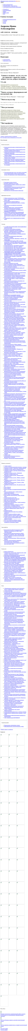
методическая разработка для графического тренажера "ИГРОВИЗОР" (13, 210)
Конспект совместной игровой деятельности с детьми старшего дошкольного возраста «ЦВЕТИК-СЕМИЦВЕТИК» (14, 639)
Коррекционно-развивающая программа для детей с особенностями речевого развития (14, 338)
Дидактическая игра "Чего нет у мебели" (13, 246)
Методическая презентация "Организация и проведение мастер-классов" (14, 657)
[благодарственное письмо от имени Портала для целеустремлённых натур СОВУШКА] (4, 812)
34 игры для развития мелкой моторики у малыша (15, 467)
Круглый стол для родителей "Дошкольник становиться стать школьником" (13, 646)
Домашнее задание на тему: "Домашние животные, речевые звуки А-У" (13, 473)
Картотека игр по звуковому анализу (12, 294)
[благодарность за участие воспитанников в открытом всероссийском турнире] (20, 824)
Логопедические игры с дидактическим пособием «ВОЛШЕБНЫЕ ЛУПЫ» (15, 346)
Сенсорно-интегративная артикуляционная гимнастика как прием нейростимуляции (13, 451)
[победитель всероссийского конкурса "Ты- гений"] (4, 835)
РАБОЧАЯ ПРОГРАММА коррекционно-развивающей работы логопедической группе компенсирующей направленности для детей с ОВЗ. (14, 422)
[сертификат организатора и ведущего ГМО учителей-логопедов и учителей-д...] (4, 972)
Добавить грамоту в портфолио (7, 729)
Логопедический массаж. (9, 347)
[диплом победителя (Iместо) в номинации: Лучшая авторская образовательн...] (20, 937)
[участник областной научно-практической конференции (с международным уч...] (4, 756)
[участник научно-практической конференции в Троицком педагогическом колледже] (12, 858)
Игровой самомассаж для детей (11, 183)
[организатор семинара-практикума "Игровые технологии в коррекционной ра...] (20, 767)
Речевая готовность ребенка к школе (12, 514)
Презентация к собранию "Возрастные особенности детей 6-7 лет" (12, 688)
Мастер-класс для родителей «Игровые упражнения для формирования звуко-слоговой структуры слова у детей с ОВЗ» (14, 362)
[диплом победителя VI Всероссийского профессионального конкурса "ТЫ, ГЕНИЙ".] (4, 983)
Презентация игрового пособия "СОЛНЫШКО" (15, 686)
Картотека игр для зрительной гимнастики (13, 190)
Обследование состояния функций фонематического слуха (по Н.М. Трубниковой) (14, 371)
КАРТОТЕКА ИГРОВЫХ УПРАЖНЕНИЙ (14, 296)
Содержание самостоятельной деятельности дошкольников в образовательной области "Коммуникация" (14, 707)
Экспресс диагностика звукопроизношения (13, 458)
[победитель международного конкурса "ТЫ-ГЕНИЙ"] (20, 756)
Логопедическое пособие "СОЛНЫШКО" (13, 353)
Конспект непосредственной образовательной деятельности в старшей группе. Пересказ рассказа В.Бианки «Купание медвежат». (14, 570)
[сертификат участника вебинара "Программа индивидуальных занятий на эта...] (20, 994)
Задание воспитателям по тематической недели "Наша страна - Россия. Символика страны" (14, 159)
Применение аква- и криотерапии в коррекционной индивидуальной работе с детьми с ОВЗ (15, 391)
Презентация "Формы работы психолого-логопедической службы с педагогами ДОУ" (14, 678)
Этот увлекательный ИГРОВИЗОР (12, 717)
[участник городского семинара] (20, 778)
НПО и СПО (6, 12)
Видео (4, 23)
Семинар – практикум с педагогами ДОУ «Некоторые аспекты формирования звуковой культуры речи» (14, 579)
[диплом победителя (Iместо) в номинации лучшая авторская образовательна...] (4, 937)
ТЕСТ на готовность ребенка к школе (12, 520)
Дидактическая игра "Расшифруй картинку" (14, 245)
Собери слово (7, 454)
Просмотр (9, 19)
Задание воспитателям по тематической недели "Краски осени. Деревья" (14, 157)
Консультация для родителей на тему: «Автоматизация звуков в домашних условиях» (14, 332)
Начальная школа (7, 10)
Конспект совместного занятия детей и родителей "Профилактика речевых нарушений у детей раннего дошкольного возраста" (15, 329)
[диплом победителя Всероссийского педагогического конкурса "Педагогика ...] (20, 972)
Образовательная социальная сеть (10, 1)
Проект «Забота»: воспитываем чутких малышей (15, 413)
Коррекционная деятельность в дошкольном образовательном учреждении (14, 642)
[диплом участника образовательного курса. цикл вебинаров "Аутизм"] (4, 994)
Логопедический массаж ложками (11, 498)
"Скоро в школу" (8, 465)
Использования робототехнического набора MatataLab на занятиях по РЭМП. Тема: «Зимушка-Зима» (14, 531)
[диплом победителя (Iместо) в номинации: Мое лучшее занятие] (4, 949)
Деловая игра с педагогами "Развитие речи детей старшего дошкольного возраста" (15, 553)
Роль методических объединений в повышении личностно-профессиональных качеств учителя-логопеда (15, 695)
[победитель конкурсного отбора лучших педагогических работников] (4, 744)
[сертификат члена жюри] (4, 915)
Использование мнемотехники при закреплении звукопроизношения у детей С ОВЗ (15, 273)
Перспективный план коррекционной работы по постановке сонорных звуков (15, 381)
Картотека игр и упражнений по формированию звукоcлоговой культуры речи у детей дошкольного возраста (15, 289)
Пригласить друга (7, 60)
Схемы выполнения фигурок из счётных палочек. (15, 711)
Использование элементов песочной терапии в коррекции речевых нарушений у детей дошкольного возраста (14, 188)
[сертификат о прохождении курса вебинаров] (12, 983)
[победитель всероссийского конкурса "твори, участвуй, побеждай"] (20, 881)
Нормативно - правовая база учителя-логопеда (14, 369)
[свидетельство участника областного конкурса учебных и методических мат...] (4, 926)
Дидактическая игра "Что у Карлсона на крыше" (15, 247)
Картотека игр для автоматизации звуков (13, 286)
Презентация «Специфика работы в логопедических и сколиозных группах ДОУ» (14, 506)
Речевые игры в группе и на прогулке (12, 577)
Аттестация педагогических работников (12, 7)
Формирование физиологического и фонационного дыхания (12, 456)
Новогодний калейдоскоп (10, 501)
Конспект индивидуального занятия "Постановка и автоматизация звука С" (15, 307)
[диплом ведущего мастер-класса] (20, 869)
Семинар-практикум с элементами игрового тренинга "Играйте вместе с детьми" (14, 701)
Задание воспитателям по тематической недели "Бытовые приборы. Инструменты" (14, 150)
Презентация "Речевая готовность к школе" (14, 504)
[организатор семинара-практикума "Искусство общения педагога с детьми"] (4, 767)
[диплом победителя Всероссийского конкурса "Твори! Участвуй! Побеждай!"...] (20, 858)
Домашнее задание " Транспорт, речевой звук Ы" (15, 468)
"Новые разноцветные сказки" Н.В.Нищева (14, 198)
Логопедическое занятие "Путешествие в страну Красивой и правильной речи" (15, 352)
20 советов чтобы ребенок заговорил (12, 229)
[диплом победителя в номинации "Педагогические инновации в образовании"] (20, 903)
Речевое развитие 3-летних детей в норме (13, 515)
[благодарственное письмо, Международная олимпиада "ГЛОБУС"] (12, 994)
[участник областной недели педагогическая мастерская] (12, 881)
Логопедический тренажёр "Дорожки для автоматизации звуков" (13, 349)
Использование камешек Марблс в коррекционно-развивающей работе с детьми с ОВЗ (14, 203)
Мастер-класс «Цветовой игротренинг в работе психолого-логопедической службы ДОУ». (14, 650)
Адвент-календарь (8, 590)
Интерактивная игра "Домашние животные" (14, 627)
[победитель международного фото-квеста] (20, 801)
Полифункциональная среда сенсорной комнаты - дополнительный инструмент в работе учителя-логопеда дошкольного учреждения (15, 388)
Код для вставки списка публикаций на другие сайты (11, 137)
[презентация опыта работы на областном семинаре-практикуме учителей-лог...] (20, 812)
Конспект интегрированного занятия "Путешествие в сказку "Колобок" (12, 563)
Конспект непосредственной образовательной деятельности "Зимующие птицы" (14, 322)
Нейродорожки (7, 658)
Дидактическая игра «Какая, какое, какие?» (14, 249)
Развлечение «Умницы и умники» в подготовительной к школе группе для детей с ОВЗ (14, 444)
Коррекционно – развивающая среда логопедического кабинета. (12, 644)
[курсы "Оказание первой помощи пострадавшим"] (20, 790)
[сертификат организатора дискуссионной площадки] (12, 937)
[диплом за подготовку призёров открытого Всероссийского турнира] (20, 847)
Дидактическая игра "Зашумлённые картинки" (14, 603)
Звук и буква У (7, 488)
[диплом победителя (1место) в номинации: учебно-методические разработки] (20, 949)
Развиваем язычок (8, 510)
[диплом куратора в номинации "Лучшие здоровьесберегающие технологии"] (12, 903)
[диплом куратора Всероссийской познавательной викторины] (12, 892)
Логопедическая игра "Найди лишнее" (12, 344)
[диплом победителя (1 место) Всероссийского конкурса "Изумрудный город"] (4, 858)
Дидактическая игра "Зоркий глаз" (12, 604)
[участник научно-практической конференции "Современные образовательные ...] (4, 869)
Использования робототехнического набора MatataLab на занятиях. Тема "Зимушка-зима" (14, 534)
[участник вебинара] (12, 801)
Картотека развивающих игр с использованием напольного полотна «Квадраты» (14, 302)
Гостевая (5, 20)
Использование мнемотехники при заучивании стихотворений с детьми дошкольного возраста (14, 275)
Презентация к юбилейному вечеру (12, 725)
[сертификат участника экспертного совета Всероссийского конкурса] (12, 926)
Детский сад (6, 9)
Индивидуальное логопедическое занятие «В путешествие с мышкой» (14, 268)
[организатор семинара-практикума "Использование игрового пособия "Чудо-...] (4, 778)
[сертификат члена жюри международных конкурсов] (4, 881)
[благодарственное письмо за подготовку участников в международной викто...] (4, 824)
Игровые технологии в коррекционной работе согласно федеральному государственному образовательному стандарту (14, 613)
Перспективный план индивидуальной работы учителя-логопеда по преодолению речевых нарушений (14, 378)
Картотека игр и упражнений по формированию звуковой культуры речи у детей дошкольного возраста (15, 292)
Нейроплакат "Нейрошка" (10, 365)
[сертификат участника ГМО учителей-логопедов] (20, 892)
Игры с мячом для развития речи (11, 494)
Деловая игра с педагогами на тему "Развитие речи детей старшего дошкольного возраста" (14, 602)
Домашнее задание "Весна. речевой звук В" (14, 469)
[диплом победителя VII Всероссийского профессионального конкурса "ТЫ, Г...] (20, 983)
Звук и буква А (7, 487)
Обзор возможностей (8, 4)
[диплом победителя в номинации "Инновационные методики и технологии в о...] (4, 903)
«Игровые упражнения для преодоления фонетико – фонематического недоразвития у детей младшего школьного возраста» (14, 231)
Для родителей (6, 59)
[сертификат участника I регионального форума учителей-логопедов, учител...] (12, 869)
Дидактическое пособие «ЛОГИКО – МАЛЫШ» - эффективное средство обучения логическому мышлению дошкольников (15, 607)
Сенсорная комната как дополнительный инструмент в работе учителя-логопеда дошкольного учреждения (13, 703)
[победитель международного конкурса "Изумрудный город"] (4, 790)
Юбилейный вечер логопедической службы (14, 726)
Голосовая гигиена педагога (10, 182)
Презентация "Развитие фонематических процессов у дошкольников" (13, 684)
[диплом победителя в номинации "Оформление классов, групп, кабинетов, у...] (12, 915)
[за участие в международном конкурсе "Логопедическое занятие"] (12, 756)
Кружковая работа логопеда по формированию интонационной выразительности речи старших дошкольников (15, 342)
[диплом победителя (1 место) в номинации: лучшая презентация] (4, 960)
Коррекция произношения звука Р (11, 339)
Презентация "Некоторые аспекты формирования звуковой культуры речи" (15, 575)
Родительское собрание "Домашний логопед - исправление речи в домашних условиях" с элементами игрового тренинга (14, 447)
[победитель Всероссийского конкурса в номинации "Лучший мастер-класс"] (12, 835)
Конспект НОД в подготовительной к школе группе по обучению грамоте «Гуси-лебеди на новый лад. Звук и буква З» (14, 325)
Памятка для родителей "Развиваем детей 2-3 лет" (15, 660)
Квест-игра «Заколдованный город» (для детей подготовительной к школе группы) (14, 305)
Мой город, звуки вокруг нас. (10, 500)
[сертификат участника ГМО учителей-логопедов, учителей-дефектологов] (20, 960)
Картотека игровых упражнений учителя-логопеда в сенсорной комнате (13, 298)
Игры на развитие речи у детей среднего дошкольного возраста (13, 492)
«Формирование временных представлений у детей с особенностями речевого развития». (14, 589)
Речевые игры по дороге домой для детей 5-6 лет (15, 516)
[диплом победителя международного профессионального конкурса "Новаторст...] (4, 1006)
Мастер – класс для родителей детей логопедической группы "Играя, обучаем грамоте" (13, 356)
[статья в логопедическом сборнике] (12, 744)
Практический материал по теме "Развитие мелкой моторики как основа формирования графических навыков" (14, 675)
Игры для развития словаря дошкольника (13, 264)
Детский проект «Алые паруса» (10, 5)
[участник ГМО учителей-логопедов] (12, 778)
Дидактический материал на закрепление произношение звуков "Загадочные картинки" (14, 251)
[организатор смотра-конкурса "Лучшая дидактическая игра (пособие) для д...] (12, 767)
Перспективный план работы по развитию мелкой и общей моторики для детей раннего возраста (14, 384)
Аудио (4, 21)
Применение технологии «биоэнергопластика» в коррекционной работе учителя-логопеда (15, 394)
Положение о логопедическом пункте (12, 670)
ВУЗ (4, 13)
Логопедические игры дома (10, 497)
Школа (4, 11)
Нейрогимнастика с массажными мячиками (14, 364)
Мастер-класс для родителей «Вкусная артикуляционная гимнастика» (12, 359)
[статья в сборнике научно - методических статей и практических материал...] (12, 790)
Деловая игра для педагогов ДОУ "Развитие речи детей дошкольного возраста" (15, 599)
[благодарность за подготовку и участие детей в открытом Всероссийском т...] (12, 847)
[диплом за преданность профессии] (20, 926)
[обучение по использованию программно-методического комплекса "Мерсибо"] (4, 801)
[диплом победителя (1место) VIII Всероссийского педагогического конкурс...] (12, 960)
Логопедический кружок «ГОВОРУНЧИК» (14, 648)
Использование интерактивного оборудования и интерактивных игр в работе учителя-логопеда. (15, 634)
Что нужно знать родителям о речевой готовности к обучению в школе (12, 522)
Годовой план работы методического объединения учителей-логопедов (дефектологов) (15, 592)
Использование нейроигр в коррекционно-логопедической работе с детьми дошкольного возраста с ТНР (14, 278)
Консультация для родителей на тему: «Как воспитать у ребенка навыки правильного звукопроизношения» (13, 335)
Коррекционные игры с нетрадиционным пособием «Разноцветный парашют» (13, 208)
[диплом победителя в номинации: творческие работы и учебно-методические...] (12, 972)
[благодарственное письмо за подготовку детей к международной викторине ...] (12, 824)
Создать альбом (4, 1029)
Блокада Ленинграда (8, 551)
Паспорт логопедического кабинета (12, 661)
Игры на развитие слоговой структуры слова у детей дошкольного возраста (14, 266)
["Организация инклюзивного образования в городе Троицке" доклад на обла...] (12, 812)
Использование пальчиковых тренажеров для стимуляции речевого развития (14, 281)
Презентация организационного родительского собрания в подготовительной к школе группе (14, 690)
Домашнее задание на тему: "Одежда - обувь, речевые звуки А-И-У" (14, 483)
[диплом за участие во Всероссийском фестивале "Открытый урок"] (20, 744)
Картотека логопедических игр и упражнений (14, 555)
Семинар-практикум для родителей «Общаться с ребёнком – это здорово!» (15, 698)
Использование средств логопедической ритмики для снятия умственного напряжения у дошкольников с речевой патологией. (15, 284)
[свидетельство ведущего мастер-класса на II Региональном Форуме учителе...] (12, 949)
